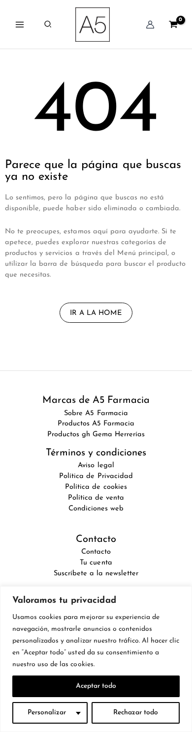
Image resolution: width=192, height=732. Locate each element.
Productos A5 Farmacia (96, 423)
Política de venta (96, 498)
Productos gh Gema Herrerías (96, 434)
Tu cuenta (96, 562)
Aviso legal (96, 465)
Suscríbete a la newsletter (96, 573)
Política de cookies (96, 487)
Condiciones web (96, 508)
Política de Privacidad (96, 476)
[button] (48, 24)
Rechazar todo (135, 712)
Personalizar (47, 712)
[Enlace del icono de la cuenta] (150, 24)
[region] (96, 659)
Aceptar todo (96, 686)
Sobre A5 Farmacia (96, 413)
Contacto (96, 552)
